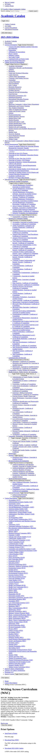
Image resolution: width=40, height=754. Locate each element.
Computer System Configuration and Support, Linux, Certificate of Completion (25, 252)
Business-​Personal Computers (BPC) (20, 533)
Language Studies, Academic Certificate (24, 445)
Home (6, 681)
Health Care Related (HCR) (17, 585)
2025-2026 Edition (10, 37)
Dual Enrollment (14, 83)
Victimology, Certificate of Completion (24, 434)
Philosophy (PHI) (14, 623)
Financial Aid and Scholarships (18, 92)
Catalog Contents (10, 24)
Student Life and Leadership (17, 127)
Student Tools (13, 132)
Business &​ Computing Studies (18, 218)
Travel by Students (14, 134)
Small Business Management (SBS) (19, 639)
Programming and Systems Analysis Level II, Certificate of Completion (25, 325)
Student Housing (14, 120)
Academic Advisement (15, 66)
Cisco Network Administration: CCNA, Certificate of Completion (24, 245)
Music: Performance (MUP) (17, 618)
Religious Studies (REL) (16, 637)
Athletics (11, 69)
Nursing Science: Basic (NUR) (18, 622)
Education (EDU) (14, 563)
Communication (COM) (16, 543)
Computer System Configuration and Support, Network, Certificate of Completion (23, 256)
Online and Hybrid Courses (17, 111)
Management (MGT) (15, 604)
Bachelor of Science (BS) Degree (19, 177)
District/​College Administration (14, 669)
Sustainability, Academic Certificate (23, 216)
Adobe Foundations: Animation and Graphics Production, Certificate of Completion (23, 227)
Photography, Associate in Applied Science (25, 366)
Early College (13, 85)
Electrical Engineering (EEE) (17, 564)
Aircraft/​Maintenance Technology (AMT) (21, 507)
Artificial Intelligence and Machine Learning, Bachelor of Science (23, 469)
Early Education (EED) (16, 559)
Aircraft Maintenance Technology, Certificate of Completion (22, 189)
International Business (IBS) (17, 599)
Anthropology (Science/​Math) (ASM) (20, 512)
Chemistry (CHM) (14, 535)
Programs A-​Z (9, 672)
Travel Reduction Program (17, 135)
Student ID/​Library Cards (16, 121)
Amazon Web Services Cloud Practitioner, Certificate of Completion (25, 235)
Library (11, 102)
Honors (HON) (13, 592)
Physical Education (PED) (17, 625)
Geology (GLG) (14, 583)
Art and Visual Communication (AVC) (20, 519)
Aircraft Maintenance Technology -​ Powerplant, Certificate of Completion (24, 203)
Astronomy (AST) (14, 524)
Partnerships (12, 50)
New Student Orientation (16, 108)
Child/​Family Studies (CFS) (17, 538)
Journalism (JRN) (14, 601)
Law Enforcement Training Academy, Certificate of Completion (24, 419)
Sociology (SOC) (14, 642)
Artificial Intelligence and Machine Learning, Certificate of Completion (23, 472)
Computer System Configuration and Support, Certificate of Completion (23, 249)
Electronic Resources (15, 87)
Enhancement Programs (19, 494)
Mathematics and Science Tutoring (19, 106)
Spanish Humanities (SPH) (17, 646)
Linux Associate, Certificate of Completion (25, 300)
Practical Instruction (15, 115)
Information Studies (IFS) (16, 596)
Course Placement (14, 82)
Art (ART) (12, 516)
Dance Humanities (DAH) (17, 557)
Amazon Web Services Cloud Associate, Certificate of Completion (24, 231)
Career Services (13, 75)
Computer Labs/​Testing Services (18, 78)
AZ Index (8, 4)
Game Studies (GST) (15, 580)
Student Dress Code (15, 118)
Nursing (11, 455)
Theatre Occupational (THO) (17, 658)
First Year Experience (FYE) (17, 576)
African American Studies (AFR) (19, 505)
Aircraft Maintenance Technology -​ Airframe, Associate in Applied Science (24, 193)
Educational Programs (11, 29)
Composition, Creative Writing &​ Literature (22, 370)
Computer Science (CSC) (16, 547)
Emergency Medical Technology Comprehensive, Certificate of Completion (25, 393)
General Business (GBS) (16, 582)
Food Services (13, 94)
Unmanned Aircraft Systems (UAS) (19, 662)
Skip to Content (9, 2)
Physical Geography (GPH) (17, 627)
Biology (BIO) (13, 531)
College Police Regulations (17, 76)
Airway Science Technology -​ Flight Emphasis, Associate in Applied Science (24, 207)
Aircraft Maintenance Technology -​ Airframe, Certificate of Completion (23, 196)
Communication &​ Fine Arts (17, 358)
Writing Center (13, 139)
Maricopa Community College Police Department (24, 104)
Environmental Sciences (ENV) (18, 573)
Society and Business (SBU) (17, 641)
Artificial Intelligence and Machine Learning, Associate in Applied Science (24, 465)
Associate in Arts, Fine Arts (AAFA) (20, 158)
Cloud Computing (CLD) (16, 542)
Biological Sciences (15, 215)
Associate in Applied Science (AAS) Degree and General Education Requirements (23, 173)
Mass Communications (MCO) (18, 608)
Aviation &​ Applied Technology (18, 181)
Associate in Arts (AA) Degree (18, 153)
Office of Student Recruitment (18, 109)
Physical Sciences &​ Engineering (19, 461)
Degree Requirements (11, 144)
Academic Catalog (13, 16)
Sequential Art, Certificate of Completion (24, 368)
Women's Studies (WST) (16, 665)
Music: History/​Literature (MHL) (19, 616)
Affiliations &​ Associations (17, 52)
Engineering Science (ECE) (17, 568)
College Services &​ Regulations (14, 62)
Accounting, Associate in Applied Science (25, 222)
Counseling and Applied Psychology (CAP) (22, 549)
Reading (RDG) (13, 634)
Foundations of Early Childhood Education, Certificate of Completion (25, 490)
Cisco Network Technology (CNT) (19, 540)
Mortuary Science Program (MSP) (19, 613)
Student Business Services (17, 116)
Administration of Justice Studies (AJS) (21, 502)
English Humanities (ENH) (17, 571)
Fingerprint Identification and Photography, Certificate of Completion (25, 402)
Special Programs (14, 493)
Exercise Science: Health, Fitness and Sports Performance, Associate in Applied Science (25, 398)
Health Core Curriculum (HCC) (18, 587)
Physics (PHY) (13, 629)
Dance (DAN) (13, 556)
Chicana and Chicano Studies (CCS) (20, 536)
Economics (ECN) (14, 561)
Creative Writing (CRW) (16, 552)
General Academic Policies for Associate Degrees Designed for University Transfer (24, 147)
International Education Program (18, 99)
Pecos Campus (13, 53)
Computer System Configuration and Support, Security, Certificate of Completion (23, 262)
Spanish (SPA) (13, 644)
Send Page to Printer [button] (11, 733)
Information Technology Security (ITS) (21, 597)
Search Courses (9, 674)
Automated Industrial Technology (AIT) (21, 526)
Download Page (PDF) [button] (12, 740)
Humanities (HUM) (15, 594)
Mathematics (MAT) (15, 609)
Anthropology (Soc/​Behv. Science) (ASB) (21, 514)
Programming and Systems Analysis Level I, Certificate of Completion (25, 322)
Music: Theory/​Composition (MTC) (20, 620)
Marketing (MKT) (14, 606)
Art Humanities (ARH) (16, 517)
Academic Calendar (11, 41)
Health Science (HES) (15, 589)
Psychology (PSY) (14, 632)
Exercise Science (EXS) (16, 575)
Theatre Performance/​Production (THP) (21, 660)
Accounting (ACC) (14, 500)
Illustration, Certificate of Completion (23, 361)
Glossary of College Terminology (15, 670)
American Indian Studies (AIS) (18, 509)
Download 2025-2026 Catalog (14, 748)
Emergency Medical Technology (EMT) (21, 566)
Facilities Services (14, 90)
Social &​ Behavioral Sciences (18, 478)
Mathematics (12, 453)
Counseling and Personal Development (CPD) (23, 550)
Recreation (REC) (14, 636)
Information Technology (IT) (17, 95)
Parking (11, 113)
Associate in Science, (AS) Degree (19, 160)
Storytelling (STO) (14, 648)
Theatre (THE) (13, 655)
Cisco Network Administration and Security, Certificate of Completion (23, 242)
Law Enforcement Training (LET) (19, 603)
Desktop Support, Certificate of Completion (25, 285)
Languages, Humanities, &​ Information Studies (23, 436)
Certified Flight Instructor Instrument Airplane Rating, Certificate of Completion (25, 210)
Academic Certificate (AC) (17, 176)
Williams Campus (14, 55)
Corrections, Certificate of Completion (24, 384)
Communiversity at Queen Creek (19, 59)
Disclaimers (8, 43)
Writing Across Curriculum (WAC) (19, 667)
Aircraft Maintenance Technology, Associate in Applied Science (22, 186)
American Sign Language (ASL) (19, 510)
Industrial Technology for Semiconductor (25, 213)
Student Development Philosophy (15, 60)
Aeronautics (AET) (14, 503)
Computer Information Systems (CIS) (20, 545)
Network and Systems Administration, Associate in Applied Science (24, 311)
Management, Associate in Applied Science (25, 302)
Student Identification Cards (17, 123)
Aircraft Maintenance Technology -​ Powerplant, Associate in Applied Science (25, 200)
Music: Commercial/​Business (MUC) (20, 615)
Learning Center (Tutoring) (17, 101)
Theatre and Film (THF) (16, 656)
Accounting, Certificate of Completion (24, 224)
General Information (11, 45)
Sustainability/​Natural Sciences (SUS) (20, 649)
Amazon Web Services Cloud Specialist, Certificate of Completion (24, 238)
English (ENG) (13, 569)
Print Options (5, 677)
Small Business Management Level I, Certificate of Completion (23, 336)
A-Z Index (8, 26)
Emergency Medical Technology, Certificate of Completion (22, 390)
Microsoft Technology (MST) (18, 611)
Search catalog (5, 11)
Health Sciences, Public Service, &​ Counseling (23, 372)
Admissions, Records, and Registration (20, 68)
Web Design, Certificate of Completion (24, 345)
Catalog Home (9, 6)
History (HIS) (13, 590)
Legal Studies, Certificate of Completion (24, 422)
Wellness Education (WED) (17, 663)
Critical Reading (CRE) (16, 554)
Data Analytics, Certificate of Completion (25, 283)
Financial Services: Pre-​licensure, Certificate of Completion (22, 287)
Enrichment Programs (19, 496)
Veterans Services (14, 137)
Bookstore (12, 71)
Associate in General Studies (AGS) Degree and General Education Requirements (23, 169)
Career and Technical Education (18, 73)
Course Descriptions (11, 27)
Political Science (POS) (16, 630)
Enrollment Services (15, 88)
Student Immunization (15, 125)
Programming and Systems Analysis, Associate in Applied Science (23, 329)
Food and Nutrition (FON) (17, 578)
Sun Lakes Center (14, 57)
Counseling (12, 80)
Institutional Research (15, 97)
